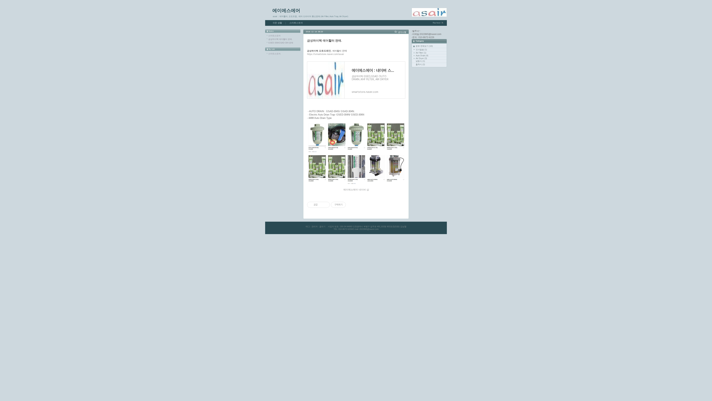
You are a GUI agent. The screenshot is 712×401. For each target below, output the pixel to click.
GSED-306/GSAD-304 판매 (280, 43)
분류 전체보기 (424, 46)
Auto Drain (422, 55)
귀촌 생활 (277, 23)
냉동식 (420, 61)
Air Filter (421, 53)
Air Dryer (421, 58)
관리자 (315, 226)
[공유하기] (321, 205)
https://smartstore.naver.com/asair (325, 54)
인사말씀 (421, 49)
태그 (308, 226)
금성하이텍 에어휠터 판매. (280, 39)
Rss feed (436, 23)
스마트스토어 (296, 23)
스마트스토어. (274, 54)
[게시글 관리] (325, 205)
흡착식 (420, 64)
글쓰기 (322, 226)
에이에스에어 (286, 10)
